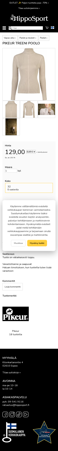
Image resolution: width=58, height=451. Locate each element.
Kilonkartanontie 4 (12, 362)
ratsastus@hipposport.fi (15, 405)
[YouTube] (25, 415)
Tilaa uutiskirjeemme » (29, 8)
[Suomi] (53, 28)
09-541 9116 (16, 401)
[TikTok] (19, 415)
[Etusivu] (29, 22)
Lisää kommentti (13, 286)
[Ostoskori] (46, 28)
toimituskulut (42, 152)
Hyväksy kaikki (37, 243)
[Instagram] (12, 415)
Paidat (43, 38)
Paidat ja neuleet (27, 38)
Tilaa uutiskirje (10, 372)
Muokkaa (18, 243)
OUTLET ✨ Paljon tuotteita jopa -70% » (29, 2)
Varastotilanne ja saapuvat (17, 264)
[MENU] (4, 28)
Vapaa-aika (10, 38)
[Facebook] (5, 415)
